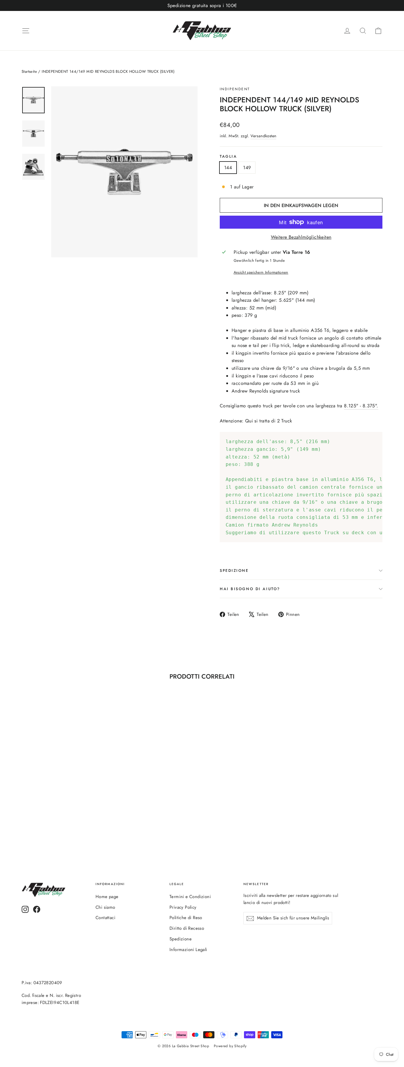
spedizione (234, 570)
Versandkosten (263, 136)
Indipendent (235, 89)
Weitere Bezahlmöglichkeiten (301, 237)
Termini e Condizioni (190, 896)
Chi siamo (105, 907)
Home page (107, 896)
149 (247, 167)
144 (228, 167)
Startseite (29, 71)
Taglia (228, 156)
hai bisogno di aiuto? (250, 589)
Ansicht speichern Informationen (261, 272)
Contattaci (105, 917)
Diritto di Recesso (186, 928)
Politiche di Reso (185, 917)
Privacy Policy (183, 907)
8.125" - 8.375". (361, 405)
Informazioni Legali (188, 949)
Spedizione (180, 939)
